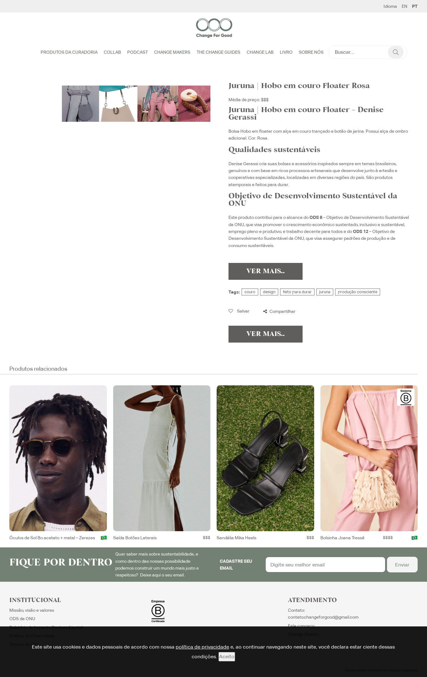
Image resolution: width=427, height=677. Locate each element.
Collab (112, 52)
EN (404, 6)
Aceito (226, 657)
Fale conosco (301, 625)
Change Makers (172, 52)
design (269, 291)
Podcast (137, 52)
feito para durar (297, 291)
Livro (286, 52)
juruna (324, 291)
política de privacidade (202, 647)
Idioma (390, 6)
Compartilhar (282, 311)
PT (415, 6)
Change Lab (260, 52)
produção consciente (357, 291)
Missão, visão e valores (31, 610)
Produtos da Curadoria (69, 52)
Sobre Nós (311, 52)
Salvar (242, 311)
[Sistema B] (405, 397)
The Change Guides (218, 52)
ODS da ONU (22, 618)
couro (249, 291)
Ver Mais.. (265, 271)
